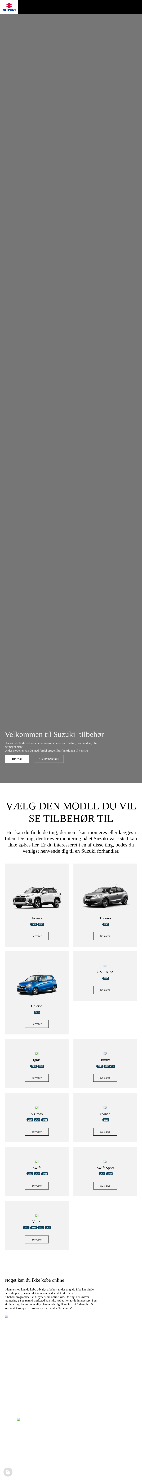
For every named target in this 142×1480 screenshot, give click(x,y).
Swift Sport (105, 1168)
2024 (45, 1174)
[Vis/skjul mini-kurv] (119, 7)
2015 (106, 924)
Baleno (105, 918)
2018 (100, 1066)
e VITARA (105, 972)
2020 (34, 924)
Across (36, 918)
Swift (37, 1168)
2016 (34, 1066)
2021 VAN (109, 1066)
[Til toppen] (134, 1474)
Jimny (105, 1060)
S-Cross (37, 1114)
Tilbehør (17, 759)
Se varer (37, 936)
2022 (45, 1120)
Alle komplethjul (48, 759)
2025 (106, 978)
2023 (41, 924)
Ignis (37, 1060)
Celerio (36, 1006)
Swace (105, 1114)
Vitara (36, 1222)
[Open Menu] (133, 7)
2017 (30, 1174)
